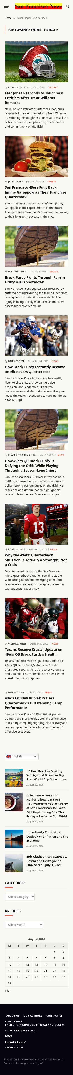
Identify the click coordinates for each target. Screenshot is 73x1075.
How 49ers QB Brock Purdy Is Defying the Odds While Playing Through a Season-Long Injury (31, 465)
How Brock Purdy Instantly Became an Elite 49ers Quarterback (35, 369)
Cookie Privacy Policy (21, 1030)
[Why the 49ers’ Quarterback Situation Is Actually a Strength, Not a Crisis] (36, 524)
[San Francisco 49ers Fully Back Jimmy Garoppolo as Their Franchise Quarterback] (36, 156)
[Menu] (6, 6)
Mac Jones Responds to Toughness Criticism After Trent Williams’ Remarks (34, 98)
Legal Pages (13, 1021)
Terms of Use (14, 1047)
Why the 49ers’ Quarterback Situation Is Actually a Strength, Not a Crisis (36, 560)
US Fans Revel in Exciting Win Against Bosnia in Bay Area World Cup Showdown (46, 775)
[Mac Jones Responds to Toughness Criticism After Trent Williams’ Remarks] (36, 61)
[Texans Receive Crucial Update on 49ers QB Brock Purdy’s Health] (36, 618)
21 (45, 971)
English (16, 756)
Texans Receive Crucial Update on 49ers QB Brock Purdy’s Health (33, 651)
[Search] (67, 6)
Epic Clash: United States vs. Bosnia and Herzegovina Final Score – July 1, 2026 (46, 860)
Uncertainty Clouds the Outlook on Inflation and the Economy (47, 836)
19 (27, 971)
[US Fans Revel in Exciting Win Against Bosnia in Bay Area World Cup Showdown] (14, 778)
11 (18, 964)
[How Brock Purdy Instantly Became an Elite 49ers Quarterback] (36, 335)
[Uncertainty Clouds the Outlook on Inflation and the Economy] (14, 839)
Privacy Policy (16, 1042)
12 (27, 964)
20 (36, 971)
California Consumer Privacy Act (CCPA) (34, 1025)
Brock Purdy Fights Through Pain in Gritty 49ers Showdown (35, 279)
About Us (13, 1015)
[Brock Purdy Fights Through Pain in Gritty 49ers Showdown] (36, 246)
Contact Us (54, 1015)
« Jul (7, 990)
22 (54, 971)
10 (9, 964)
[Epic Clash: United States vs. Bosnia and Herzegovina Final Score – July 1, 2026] (14, 863)
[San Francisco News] (38, 6)
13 (36, 964)
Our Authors (33, 1015)
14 (45, 964)
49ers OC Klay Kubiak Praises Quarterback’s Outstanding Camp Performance (33, 703)
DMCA (9, 1036)
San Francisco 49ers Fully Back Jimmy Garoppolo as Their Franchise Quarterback (35, 192)
